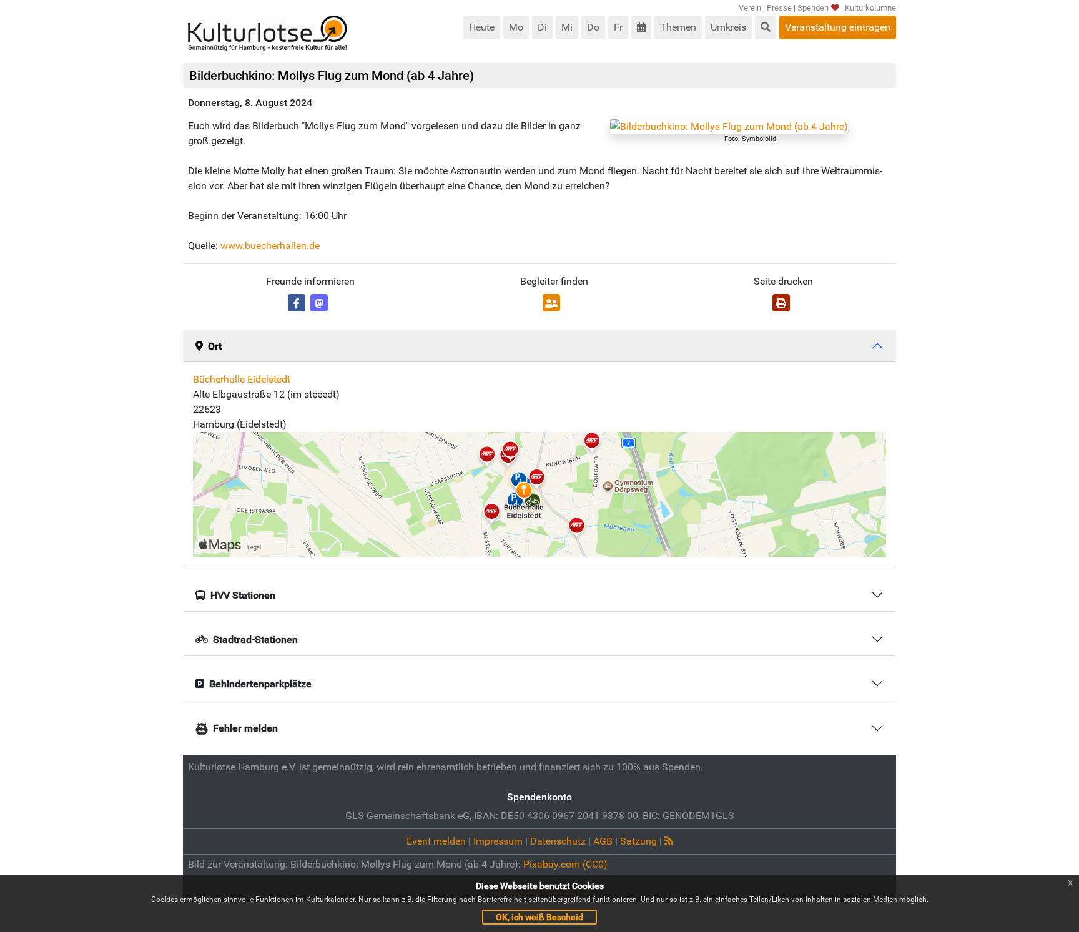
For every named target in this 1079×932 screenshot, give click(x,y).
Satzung (638, 841)
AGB (603, 841)
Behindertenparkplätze (260, 684)
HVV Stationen (242, 595)
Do (593, 27)
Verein (750, 7)
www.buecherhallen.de (270, 246)
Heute (482, 27)
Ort (215, 346)
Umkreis (728, 27)
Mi (567, 27)
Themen (678, 27)
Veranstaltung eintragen (837, 27)
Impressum (498, 841)
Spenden (813, 7)
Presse (779, 7)
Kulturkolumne (870, 7)
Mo (516, 27)
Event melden (436, 841)
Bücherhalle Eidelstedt (241, 379)
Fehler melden (245, 728)
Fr (618, 27)
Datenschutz (558, 841)
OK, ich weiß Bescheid (539, 917)
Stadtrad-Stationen (255, 639)
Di (542, 27)
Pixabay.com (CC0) (565, 864)
